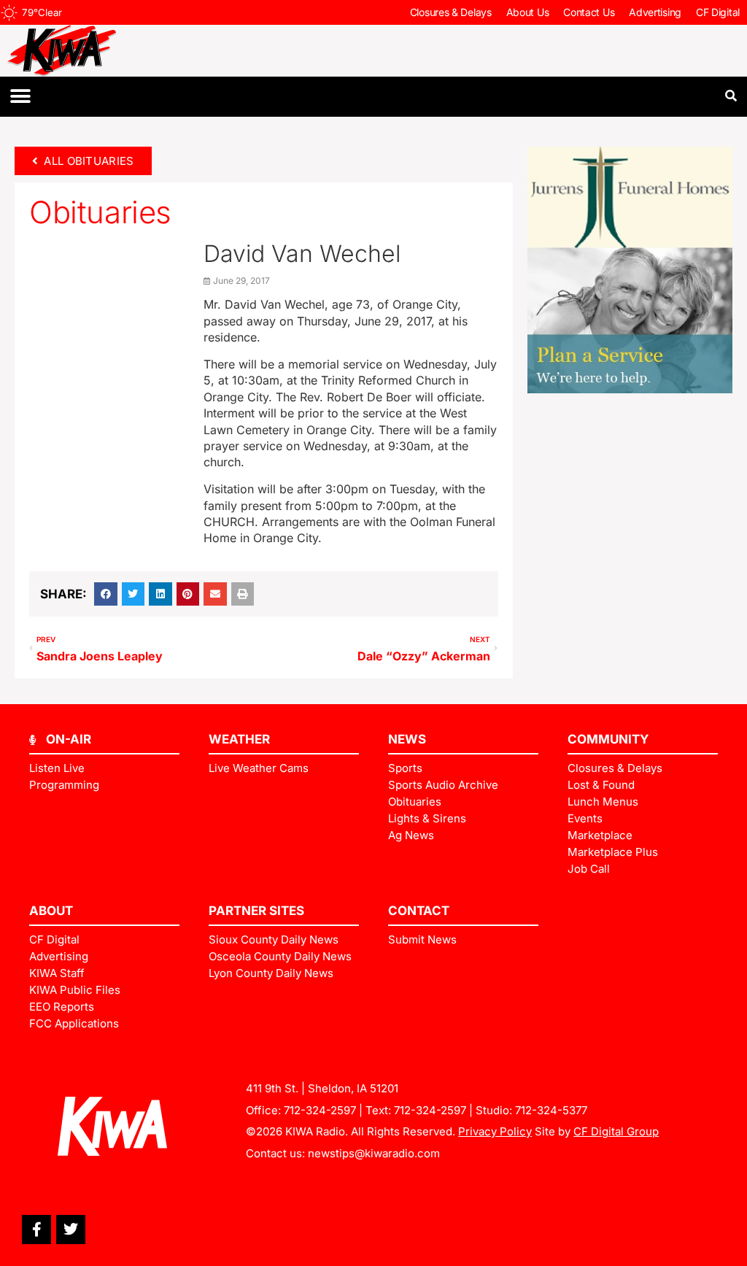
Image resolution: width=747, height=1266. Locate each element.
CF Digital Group (616, 1131)
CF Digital (718, 12)
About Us (527, 12)
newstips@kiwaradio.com (374, 1153)
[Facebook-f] (36, 1229)
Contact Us (588, 12)
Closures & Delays (451, 12)
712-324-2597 (320, 1110)
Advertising (655, 12)
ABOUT (51, 910)
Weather (239, 739)
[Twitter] (70, 1229)
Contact (418, 910)
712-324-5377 (551, 1110)
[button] (20, 96)
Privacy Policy (495, 1131)
